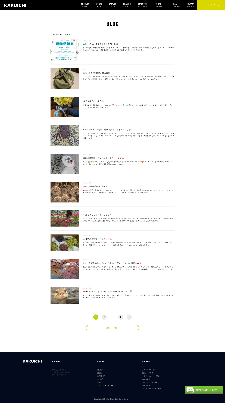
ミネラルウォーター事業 (150, 376)
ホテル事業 (146, 379)
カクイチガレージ (15, 5)
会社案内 (100, 379)
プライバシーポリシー (105, 385)
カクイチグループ (148, 370)
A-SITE (99, 382)
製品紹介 (100, 370)
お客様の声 (101, 376)
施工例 (99, 373)
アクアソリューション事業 (151, 389)
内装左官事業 (147, 385)
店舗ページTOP (112, 328)
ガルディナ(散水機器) (149, 382)
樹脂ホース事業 (147, 373)
